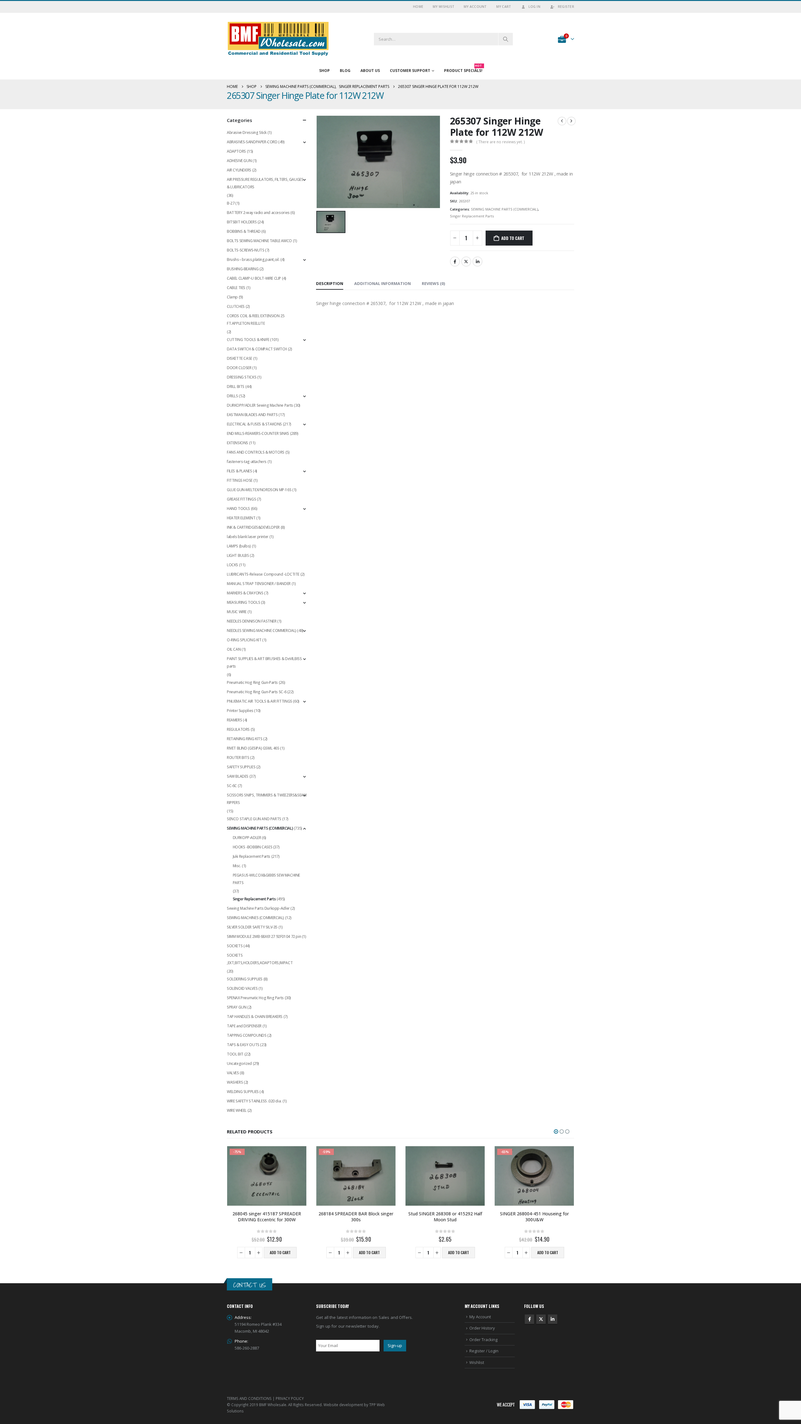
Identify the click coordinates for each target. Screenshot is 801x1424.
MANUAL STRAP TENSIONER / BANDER (259, 583)
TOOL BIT (235, 1054)
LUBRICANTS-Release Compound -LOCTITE (263, 574)
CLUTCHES (236, 306)
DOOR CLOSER (239, 367)
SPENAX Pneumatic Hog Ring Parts (255, 997)
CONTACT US (249, 1285)
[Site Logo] (278, 39)
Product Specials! (463, 69)
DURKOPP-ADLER (247, 837)
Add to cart (512, 238)
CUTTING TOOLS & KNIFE (248, 339)
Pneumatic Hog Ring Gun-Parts (252, 682)
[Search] (505, 39)
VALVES (233, 1073)
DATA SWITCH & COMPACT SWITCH (257, 349)
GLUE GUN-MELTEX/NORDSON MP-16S (259, 489)
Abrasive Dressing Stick (247, 132)
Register (566, 6)
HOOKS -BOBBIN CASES (253, 847)
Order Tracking (483, 1339)
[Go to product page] (445, 1176)
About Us (370, 70)
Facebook (455, 262)
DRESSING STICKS (241, 377)
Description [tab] (329, 283)
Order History (482, 1328)
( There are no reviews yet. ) (500, 142)
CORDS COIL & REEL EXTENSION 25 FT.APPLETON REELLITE (255, 319)
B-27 (230, 203)
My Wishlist (443, 6)
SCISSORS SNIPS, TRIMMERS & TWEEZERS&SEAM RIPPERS (266, 798)
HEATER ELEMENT (241, 518)
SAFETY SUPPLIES (241, 767)
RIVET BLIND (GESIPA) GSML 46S (253, 748)
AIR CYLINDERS (239, 170)
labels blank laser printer (247, 536)
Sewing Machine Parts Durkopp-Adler (258, 908)
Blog (345, 70)
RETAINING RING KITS (245, 738)
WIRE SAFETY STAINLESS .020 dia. (254, 1101)
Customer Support (410, 70)
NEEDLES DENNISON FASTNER (252, 621)
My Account (475, 6)
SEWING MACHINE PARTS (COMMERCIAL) (504, 209)
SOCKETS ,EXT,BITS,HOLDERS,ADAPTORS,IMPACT (260, 959)
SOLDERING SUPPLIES (245, 979)
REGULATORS (238, 729)
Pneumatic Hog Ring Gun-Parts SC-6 (256, 691)
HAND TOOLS (238, 508)
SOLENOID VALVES (242, 988)
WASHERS (235, 1082)
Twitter (466, 262)
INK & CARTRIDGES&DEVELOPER (253, 527)
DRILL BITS (235, 386)
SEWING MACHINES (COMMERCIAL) (255, 917)
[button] (556, 1131)
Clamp (232, 297)
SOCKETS (234, 945)
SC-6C (232, 785)
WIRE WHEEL (237, 1110)
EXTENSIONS (237, 442)
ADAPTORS (236, 151)
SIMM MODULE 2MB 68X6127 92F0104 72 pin (264, 936)
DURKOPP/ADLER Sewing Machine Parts (260, 405)
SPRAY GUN (237, 1007)
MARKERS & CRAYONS (245, 593)
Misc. (237, 865)
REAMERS (234, 720)
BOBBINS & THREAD (244, 231)
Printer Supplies (240, 710)
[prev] (562, 121)
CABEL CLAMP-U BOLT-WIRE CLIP (254, 278)
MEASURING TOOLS (243, 602)
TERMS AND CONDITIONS (249, 1398)
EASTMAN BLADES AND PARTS (252, 414)
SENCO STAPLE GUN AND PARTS (254, 818)
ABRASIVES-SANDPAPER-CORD (252, 142)
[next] (571, 121)
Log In (534, 6)
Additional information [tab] (382, 283)
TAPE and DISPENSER (244, 1026)
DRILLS (232, 396)
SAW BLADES (237, 776)
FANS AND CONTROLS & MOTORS (255, 452)
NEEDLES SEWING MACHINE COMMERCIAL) (261, 630)
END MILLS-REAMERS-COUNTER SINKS (258, 433)
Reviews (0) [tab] (433, 283)
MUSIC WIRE (237, 611)
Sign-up (395, 1345)
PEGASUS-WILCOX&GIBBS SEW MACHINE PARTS (266, 878)
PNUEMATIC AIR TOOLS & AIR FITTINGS (259, 701)
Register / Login (483, 1351)
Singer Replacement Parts (472, 216)
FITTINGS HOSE (240, 480)
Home (418, 6)
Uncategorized (239, 1063)
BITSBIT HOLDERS (242, 222)
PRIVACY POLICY (290, 1398)
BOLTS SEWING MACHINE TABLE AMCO (259, 240)
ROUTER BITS (238, 757)
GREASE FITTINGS (241, 499)
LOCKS (232, 564)
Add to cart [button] (280, 1252)
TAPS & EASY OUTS (243, 1044)
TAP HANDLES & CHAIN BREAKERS (255, 1016)
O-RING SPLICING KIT (244, 640)
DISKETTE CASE (239, 358)
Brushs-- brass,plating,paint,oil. (253, 259)
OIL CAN (234, 649)
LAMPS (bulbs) (239, 546)
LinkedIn (477, 262)
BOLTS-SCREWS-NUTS (245, 250)
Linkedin (552, 1319)
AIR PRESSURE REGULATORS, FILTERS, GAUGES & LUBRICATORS (265, 183)
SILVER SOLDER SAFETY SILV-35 (252, 927)
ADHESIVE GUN (239, 160)
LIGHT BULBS (238, 555)
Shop (324, 70)
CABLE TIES (236, 287)
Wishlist (476, 1362)
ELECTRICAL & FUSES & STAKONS (254, 424)
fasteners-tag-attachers (247, 461)
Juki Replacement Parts (251, 856)
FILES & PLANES (239, 471)
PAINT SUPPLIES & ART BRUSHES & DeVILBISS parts (264, 662)
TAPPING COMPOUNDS (246, 1035)
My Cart (503, 6)
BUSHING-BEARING (242, 269)
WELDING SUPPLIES (243, 1091)
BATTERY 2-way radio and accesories (258, 212)
